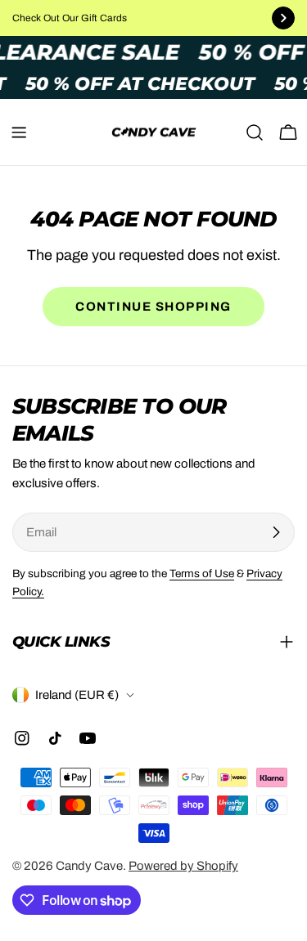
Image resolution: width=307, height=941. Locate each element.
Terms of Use (201, 573)
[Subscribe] (276, 532)
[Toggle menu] (18, 132)
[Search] (254, 132)
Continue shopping (153, 306)
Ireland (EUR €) (77, 694)
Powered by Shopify (183, 865)
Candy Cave (89, 865)
